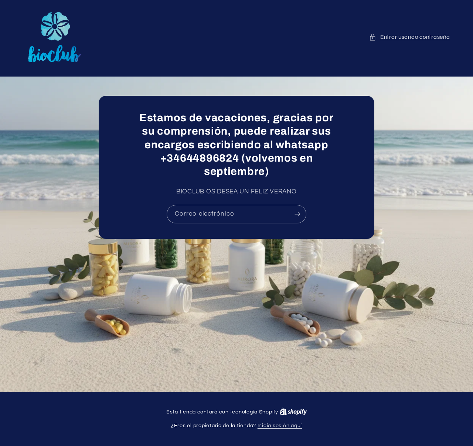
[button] (409, 37)
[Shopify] (293, 412)
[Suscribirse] (297, 214)
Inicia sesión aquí (280, 425)
